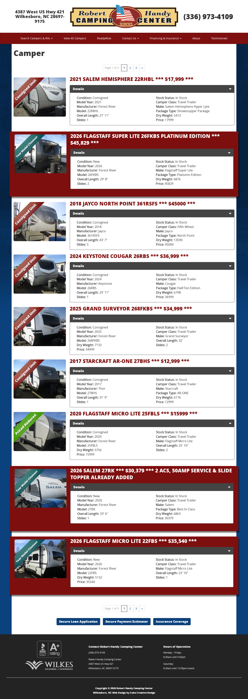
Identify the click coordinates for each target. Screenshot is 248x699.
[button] (230, 89)
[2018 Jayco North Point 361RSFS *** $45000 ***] (40, 221)
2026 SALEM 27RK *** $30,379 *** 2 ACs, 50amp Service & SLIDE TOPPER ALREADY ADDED (151, 474)
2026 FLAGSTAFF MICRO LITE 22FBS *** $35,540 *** (133, 540)
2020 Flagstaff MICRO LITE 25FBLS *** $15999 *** (133, 413)
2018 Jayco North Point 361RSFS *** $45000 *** (132, 203)
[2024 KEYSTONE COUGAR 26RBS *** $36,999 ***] (40, 274)
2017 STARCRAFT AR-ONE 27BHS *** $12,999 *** (129, 361)
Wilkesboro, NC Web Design (109, 692)
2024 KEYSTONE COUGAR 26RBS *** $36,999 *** (129, 256)
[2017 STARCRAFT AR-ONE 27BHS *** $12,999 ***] (40, 379)
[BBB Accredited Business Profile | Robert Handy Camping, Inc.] (49, 649)
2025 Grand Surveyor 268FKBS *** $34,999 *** (131, 308)
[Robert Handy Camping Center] (124, 16)
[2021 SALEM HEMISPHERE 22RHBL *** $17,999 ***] (40, 97)
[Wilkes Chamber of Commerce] (49, 665)
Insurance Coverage (172, 621)
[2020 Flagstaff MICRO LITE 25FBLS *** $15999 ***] (40, 431)
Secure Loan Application (78, 621)
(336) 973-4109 (208, 16)
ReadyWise (104, 38)
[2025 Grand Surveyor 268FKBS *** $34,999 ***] (40, 326)
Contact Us (129, 38)
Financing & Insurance (165, 38)
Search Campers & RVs (36, 38)
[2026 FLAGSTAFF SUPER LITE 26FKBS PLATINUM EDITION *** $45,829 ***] (40, 153)
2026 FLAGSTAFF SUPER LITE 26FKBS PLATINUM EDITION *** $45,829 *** (145, 139)
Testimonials (219, 38)
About (196, 38)
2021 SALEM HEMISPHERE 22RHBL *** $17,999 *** (131, 79)
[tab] (152, 89)
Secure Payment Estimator (126, 621)
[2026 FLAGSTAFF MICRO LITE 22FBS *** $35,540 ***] (40, 558)
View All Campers (75, 38)
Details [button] (78, 89)
